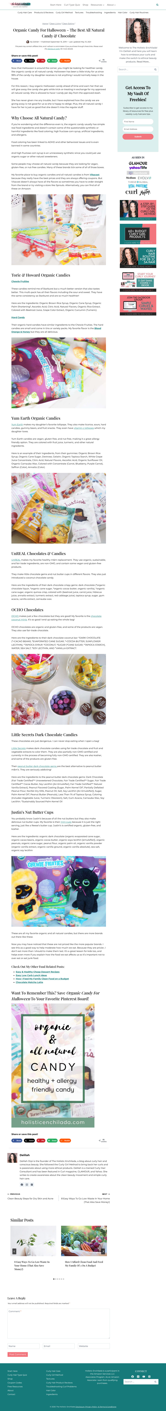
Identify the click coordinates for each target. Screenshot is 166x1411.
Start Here (55, 5)
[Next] (103, 1251)
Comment (15, 1311)
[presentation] (33, 1241)
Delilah (36, 42)
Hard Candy (18, 317)
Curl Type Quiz (72, 5)
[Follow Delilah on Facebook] (22, 1184)
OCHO (15, 616)
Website (83, 1346)
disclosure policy (54, 49)
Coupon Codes (15, 1383)
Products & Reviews (43, 12)
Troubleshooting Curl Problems (61, 1386)
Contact (11, 1394)
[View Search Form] (157, 5)
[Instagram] (138, 1376)
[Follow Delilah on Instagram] (27, 1184)
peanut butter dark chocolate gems (37, 766)
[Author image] (27, 41)
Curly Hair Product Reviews (59, 1383)
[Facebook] (132, 1376)
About (11, 1390)
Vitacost (94, 174)
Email (47, 1346)
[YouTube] (143, 1376)
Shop (85, 5)
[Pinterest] (149, 1376)
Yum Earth (17, 424)
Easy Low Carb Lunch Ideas (31, 975)
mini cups (66, 822)
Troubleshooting (94, 12)
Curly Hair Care (25, 12)
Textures (79, 12)
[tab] (53, 1279)
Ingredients (110, 12)
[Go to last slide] (14, 1251)
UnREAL (16, 560)
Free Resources (15, 1386)
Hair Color (122, 12)
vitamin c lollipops (84, 428)
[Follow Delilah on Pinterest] (32, 1184)
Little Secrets (18, 748)
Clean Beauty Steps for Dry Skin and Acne (30, 1196)
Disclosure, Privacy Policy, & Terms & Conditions (95, 1407)
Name (12, 1346)
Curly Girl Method (64, 12)
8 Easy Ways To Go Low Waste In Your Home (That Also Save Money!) (85, 1198)
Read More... (143, 61)
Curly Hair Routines (139, 12)
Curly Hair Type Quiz (17, 1375)
